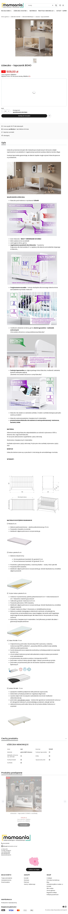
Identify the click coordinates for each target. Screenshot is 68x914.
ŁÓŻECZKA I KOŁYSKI (15, 16)
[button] (56, 5)
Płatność (26, 882)
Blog (48, 882)
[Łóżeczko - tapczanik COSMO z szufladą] (24, 794)
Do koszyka (23, 825)
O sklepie (49, 878)
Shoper (64, 910)
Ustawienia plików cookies (54, 884)
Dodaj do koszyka (24, 116)
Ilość (2, 108)
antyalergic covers (23, 700)
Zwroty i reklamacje (29, 884)
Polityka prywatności (52, 894)
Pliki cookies (50, 888)
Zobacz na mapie (34, 869)
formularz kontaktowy (53, 880)
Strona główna (5, 16)
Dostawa (26, 880)
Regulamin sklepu (52, 892)
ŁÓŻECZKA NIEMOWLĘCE (28, 16)
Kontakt (26, 878)
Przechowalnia (5, 882)
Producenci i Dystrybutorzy (9, 903)
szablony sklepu (50, 910)
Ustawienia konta (6, 880)
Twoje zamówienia (6, 878)
